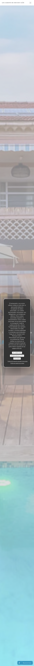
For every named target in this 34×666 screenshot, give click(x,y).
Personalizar (17, 358)
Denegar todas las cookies (17, 355)
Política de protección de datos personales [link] (18, 361)
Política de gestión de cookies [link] (17, 363)
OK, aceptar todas (17, 352)
